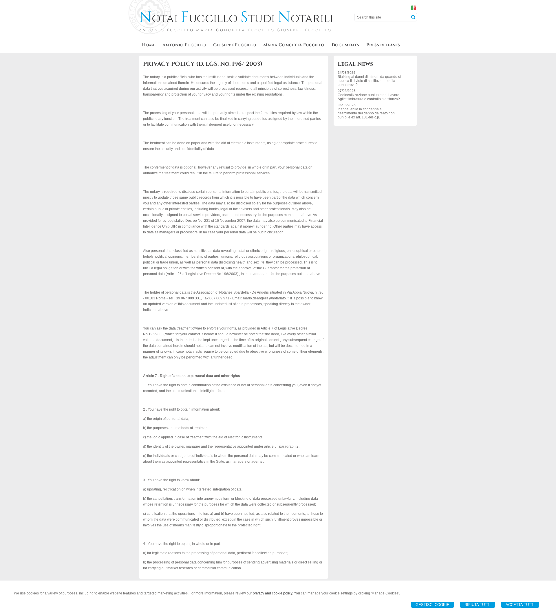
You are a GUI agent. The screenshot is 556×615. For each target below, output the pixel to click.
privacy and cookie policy (272, 593)
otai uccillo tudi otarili (236, 18)
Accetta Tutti (520, 605)
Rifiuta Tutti (477, 605)
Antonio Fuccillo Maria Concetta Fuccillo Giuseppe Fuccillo (235, 30)
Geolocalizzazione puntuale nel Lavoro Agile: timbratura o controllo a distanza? (369, 97)
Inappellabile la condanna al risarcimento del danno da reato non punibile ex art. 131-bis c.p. (366, 113)
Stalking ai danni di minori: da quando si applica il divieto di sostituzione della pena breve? (369, 81)
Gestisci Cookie (432, 605)
